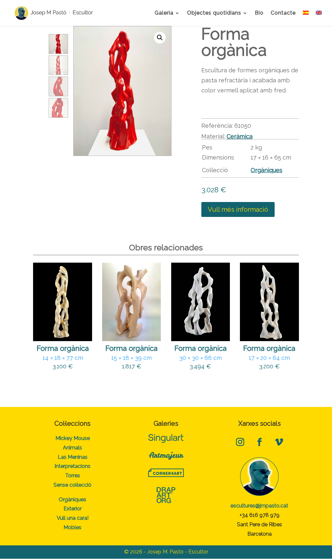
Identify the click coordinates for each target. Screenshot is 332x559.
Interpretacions (72, 466)
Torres (72, 475)
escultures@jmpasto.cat (259, 506)
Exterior (73, 508)
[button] (160, 37)
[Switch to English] (319, 18)
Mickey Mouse (72, 438)
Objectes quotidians (214, 13)
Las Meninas (73, 457)
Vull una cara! (73, 518)
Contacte (283, 13)
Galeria (164, 13)
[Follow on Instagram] (240, 442)
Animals (72, 448)
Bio (259, 13)
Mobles (72, 527)
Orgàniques (266, 170)
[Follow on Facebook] (259, 442)
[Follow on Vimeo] (279, 442)
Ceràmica (240, 136)
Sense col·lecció (72, 485)
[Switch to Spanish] (306, 18)
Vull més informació (238, 209)
